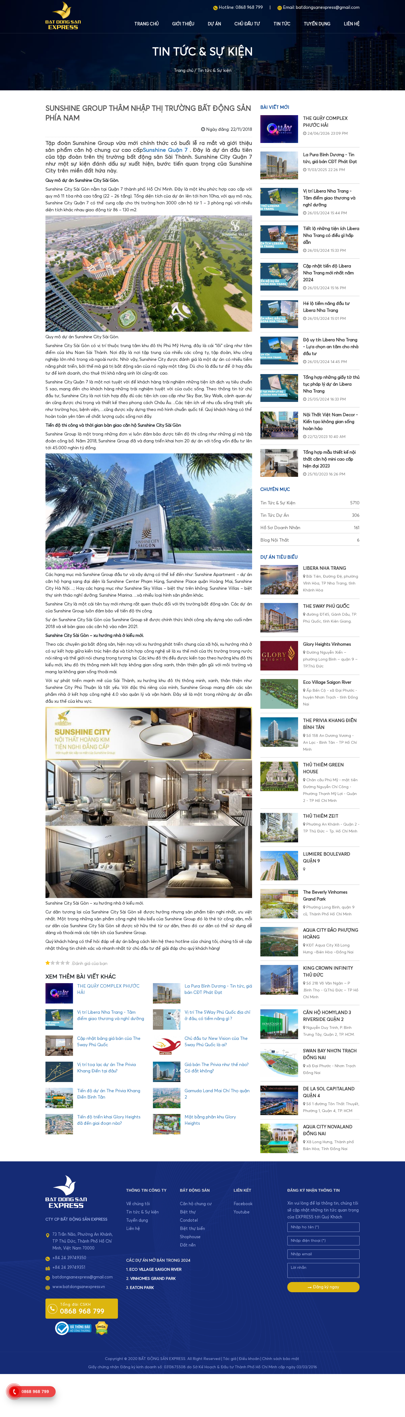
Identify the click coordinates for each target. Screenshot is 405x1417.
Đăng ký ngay (325, 1287)
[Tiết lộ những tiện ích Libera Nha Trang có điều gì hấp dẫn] (279, 239)
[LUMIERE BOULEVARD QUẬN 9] (279, 865)
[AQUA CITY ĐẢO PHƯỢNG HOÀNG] (279, 941)
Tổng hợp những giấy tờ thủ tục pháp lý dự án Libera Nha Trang (331, 384)
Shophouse (190, 1237)
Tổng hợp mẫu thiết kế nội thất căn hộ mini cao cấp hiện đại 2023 (329, 459)
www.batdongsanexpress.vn (78, 1287)
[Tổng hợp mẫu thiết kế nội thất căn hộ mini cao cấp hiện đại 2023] (279, 463)
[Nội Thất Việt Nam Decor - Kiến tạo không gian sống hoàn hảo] (279, 425)
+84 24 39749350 (69, 1258)
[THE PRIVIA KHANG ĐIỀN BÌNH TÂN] (279, 732)
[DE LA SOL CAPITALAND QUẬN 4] (279, 1100)
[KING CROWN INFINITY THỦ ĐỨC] (279, 979)
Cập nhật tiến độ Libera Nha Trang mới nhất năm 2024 (328, 273)
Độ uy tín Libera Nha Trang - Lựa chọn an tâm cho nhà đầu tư (330, 347)
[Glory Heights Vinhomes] (279, 655)
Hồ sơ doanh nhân (310, 528)
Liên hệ (352, 24)
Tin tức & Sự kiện (214, 70)
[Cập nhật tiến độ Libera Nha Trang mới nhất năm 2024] (279, 277)
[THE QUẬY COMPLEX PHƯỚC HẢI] (279, 129)
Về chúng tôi (138, 1204)
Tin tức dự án (310, 515)
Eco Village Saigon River (327, 682)
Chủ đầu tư (247, 24)
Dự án (214, 24)
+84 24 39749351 (68, 1267)
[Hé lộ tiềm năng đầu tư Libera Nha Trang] (279, 314)
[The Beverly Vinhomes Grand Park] (279, 903)
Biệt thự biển (192, 1229)
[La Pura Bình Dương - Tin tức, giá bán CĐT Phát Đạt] (279, 165)
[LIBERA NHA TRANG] (279, 579)
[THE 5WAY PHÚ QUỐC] (279, 617)
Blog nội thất (310, 540)
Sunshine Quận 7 (165, 150)
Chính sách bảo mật (280, 1359)
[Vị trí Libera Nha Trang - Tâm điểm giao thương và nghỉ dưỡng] (279, 202)
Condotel (189, 1220)
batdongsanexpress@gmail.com (328, 7)
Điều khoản (249, 1359)
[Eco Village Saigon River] (279, 693)
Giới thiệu (183, 24)
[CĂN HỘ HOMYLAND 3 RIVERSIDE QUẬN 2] (279, 1024)
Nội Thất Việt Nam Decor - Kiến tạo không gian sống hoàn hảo (330, 422)
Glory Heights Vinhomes (327, 644)
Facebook (243, 1204)
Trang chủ (146, 24)
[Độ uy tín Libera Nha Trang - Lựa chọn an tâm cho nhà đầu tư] (279, 350)
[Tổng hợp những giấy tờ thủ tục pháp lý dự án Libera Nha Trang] (279, 388)
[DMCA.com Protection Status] (101, 1328)
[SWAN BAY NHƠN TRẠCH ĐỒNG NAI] (279, 1062)
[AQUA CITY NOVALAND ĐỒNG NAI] (279, 1138)
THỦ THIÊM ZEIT (320, 816)
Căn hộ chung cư (196, 1204)
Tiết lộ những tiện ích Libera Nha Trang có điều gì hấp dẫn (331, 235)
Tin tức (282, 24)
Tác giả (229, 1359)
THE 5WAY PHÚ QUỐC (326, 606)
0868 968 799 (249, 7)
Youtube (242, 1212)
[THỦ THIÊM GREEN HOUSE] (279, 776)
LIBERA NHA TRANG (324, 568)
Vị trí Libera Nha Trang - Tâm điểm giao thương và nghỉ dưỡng (329, 198)
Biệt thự (188, 1212)
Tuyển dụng (317, 24)
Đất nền (188, 1245)
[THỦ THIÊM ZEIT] (279, 827)
